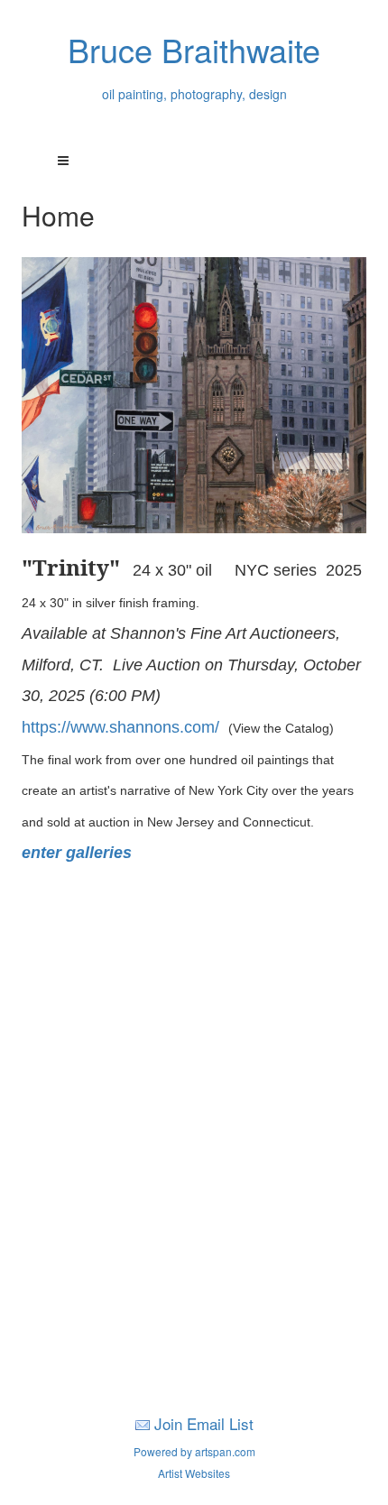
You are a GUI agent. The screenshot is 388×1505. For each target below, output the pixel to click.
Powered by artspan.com (194, 1451)
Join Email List (204, 1423)
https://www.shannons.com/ (125, 727)
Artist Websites (194, 1473)
